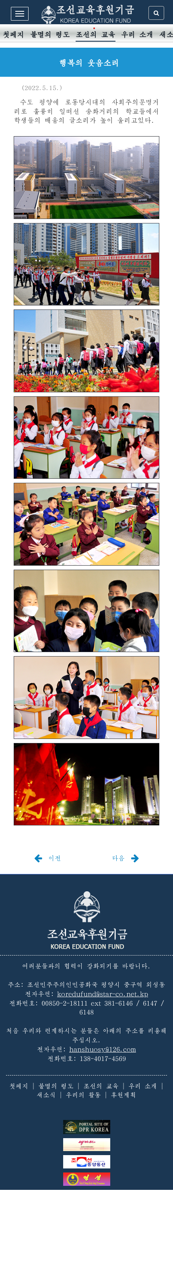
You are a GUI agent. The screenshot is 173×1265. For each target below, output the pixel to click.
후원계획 (123, 1095)
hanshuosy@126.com (102, 1049)
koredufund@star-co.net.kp (102, 994)
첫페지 (14, 34)
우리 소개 (137, 34)
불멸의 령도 (50, 34)
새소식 (46, 1095)
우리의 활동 (83, 1095)
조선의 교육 (95, 34)
